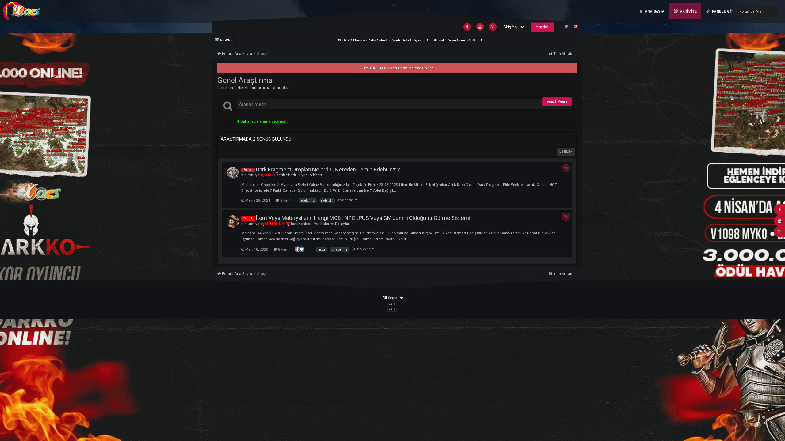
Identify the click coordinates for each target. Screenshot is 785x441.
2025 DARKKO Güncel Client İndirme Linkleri (397, 68)
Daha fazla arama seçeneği (262, 121)
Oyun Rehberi (310, 175)
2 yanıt (285, 200)
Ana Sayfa (654, 11)
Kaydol (542, 26)
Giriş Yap (511, 26)
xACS (392, 309)
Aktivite (688, 11)
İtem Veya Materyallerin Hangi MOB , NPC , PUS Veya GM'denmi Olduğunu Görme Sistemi (363, 218)
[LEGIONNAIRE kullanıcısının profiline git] (233, 221)
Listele (564, 151)
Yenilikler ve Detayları (332, 223)
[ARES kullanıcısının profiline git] (233, 173)
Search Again (557, 102)
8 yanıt (283, 249)
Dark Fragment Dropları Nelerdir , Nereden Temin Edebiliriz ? (328, 169)
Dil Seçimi (391, 298)
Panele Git (722, 11)
